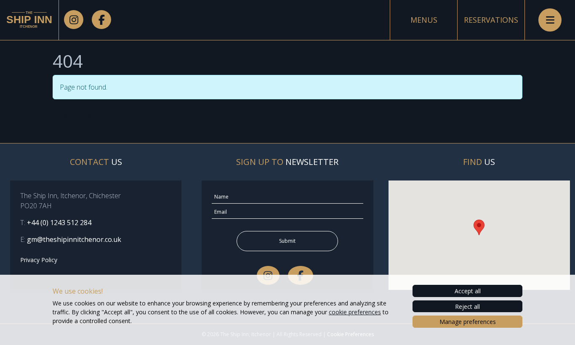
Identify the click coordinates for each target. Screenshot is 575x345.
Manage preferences (467, 322)
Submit (287, 240)
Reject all (467, 306)
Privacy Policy (38, 260)
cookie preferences (355, 312)
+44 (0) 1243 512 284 (59, 222)
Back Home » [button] (78, 116)
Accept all (468, 291)
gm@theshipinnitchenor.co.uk (74, 239)
